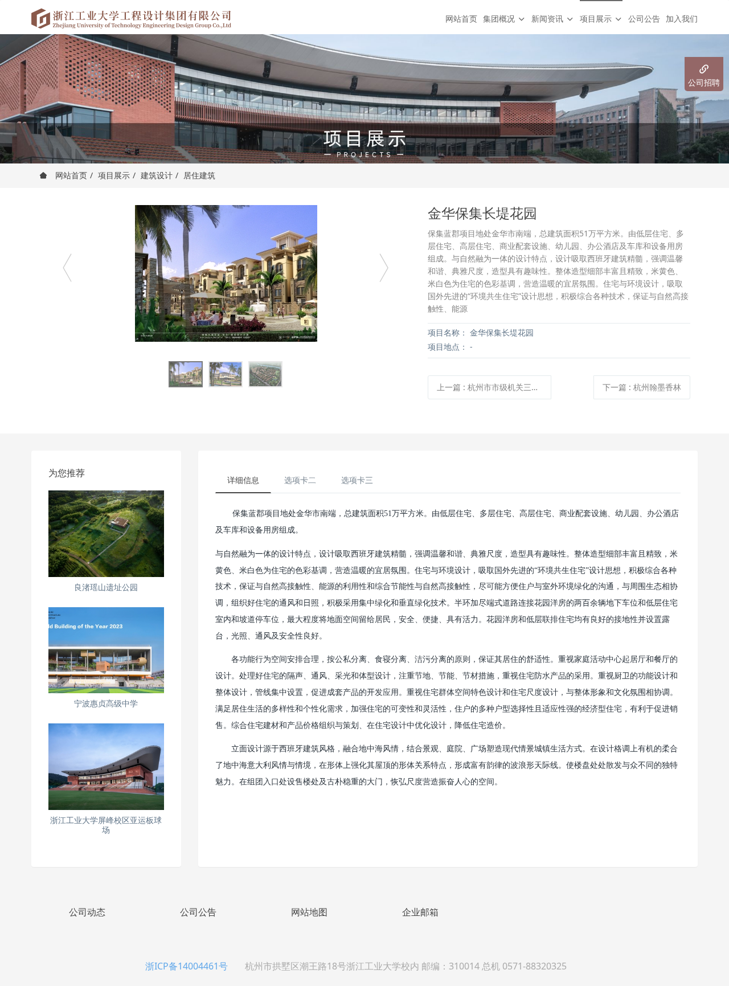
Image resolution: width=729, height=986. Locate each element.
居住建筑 (199, 175)
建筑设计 (157, 175)
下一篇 (642, 387)
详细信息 (243, 479)
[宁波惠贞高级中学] (106, 650)
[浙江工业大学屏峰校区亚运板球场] (106, 766)
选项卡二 (300, 479)
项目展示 (114, 175)
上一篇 (494, 387)
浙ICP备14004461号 (186, 966)
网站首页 (461, 18)
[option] (226, 273)
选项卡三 (357, 479)
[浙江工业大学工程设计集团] (131, 17)
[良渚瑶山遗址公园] (106, 533)
